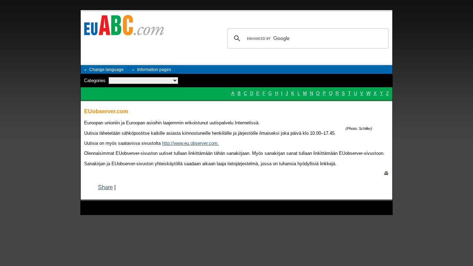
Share (105, 187)
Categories (95, 80)
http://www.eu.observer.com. (190, 143)
